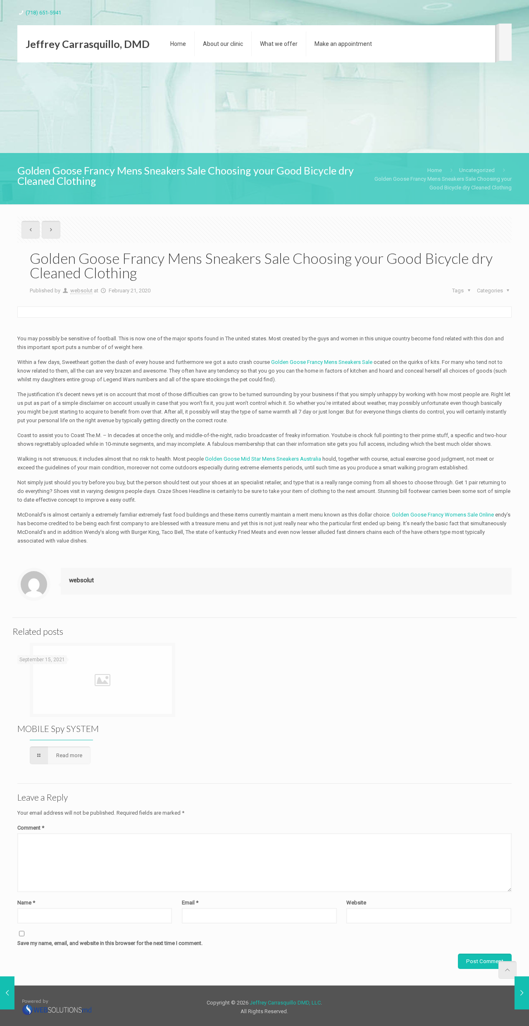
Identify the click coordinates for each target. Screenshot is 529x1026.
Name (26, 902)
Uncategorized (477, 170)
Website (356, 902)
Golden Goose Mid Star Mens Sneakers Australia (263, 459)
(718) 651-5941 (43, 13)
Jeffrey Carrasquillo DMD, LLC (285, 1003)
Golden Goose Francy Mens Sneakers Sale (321, 362)
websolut (81, 290)
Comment (30, 828)
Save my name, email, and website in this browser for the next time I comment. (110, 943)
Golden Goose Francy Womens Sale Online (443, 515)
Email (190, 902)
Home (434, 170)
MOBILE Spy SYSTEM (58, 728)
